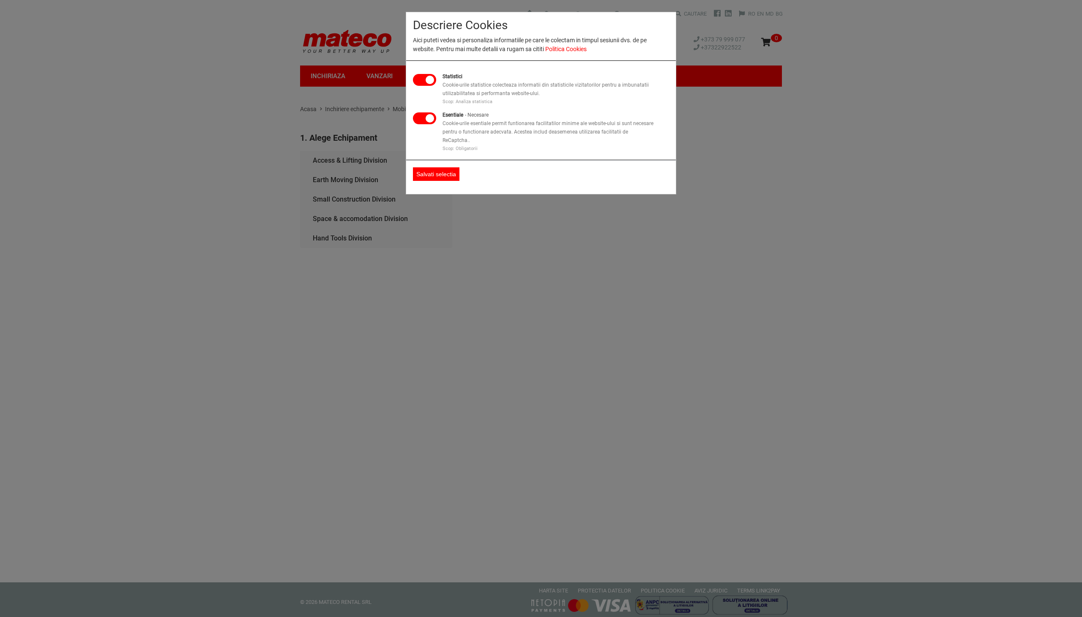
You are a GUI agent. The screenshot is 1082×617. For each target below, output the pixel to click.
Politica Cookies (566, 49)
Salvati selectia (436, 174)
